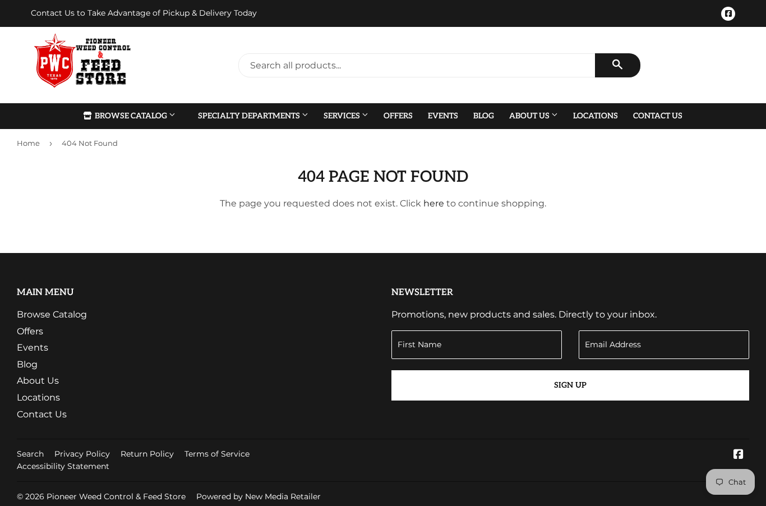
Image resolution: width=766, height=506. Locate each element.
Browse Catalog (131, 116)
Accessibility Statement (63, 466)
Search (30, 453)
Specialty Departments (250, 116)
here (433, 203)
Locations (595, 116)
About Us (530, 116)
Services (343, 116)
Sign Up (570, 385)
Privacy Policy (82, 453)
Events (443, 116)
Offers (398, 116)
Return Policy (147, 453)
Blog (483, 116)
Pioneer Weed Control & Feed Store (116, 496)
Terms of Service (217, 453)
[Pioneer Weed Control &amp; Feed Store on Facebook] (738, 455)
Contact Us (657, 116)
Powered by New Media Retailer (258, 496)
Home (28, 143)
